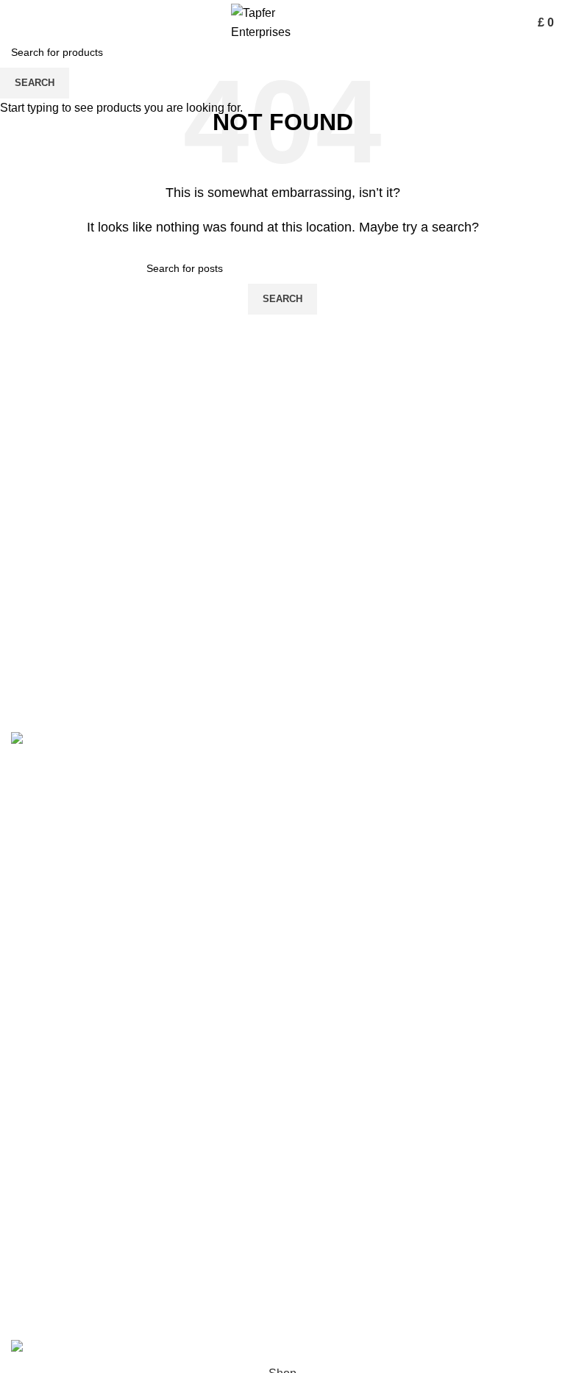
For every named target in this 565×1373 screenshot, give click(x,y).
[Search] (513, 22)
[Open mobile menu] (17, 22)
